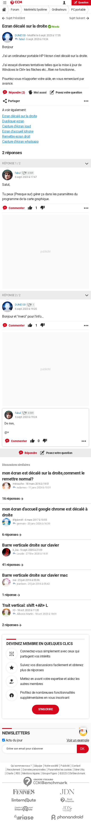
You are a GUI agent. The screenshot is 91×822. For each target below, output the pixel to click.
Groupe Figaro (49, 773)
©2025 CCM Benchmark (72, 773)
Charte (9, 773)
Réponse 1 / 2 (11, 163)
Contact (76, 765)
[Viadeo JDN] (67, 808)
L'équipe (38, 765)
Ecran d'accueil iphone (17, 131)
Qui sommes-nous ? (21, 765)
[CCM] (16, 2)
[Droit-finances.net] (67, 800)
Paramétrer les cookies (60, 769)
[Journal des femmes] (24, 791)
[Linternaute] (24, 800)
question (83, 2)
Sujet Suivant (77, 18)
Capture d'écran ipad (16, 126)
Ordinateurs (59, 9)
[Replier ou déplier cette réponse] (86, 163)
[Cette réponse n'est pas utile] (42, 208)
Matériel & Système (35, 9)
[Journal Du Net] (67, 791)
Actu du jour (13, 740)
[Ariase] (24, 817)
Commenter (16, 208)
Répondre (30, 453)
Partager (14, 101)
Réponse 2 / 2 (11, 295)
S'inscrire (45, 709)
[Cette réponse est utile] (30, 208)
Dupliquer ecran (13, 121)
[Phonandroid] (67, 817)
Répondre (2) (16, 92)
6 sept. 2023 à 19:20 (26, 308)
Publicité (65, 765)
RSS (18, 773)
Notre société (51, 765)
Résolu (55, 26)
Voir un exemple (78, 740)
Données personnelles (34, 769)
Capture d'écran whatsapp (20, 142)
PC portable (78, 9)
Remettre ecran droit (16, 136)
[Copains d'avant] (24, 808)
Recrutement (13, 769)
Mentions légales (31, 773)
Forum (15, 9)
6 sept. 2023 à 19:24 (37, 39)
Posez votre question (68, 92)
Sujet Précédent (15, 18)
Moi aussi (40, 92)
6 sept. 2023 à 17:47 (26, 177)
